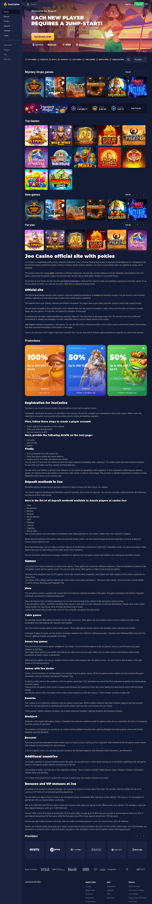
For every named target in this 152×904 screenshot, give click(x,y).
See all (128, 72)
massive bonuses (71, 281)
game (52, 273)
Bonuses (7, 59)
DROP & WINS (103, 59)
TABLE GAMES (90, 59)
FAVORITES (44, 59)
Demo (34, 93)
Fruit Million (133, 894)
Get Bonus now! (42, 36)
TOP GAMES (32, 59)
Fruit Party (132, 901)
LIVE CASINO (76, 59)
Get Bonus (45, 389)
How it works (136, 108)
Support (7, 50)
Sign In (128, 4)
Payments (8, 45)
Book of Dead (134, 886)
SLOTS (54, 59)
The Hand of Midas (136, 890)
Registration (91, 901)
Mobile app (90, 890)
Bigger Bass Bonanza (137, 898)
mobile (97, 295)
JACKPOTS (64, 59)
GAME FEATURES (118, 59)
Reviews (89, 894)
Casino (88, 886)
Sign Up (139, 4)
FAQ (5, 54)
